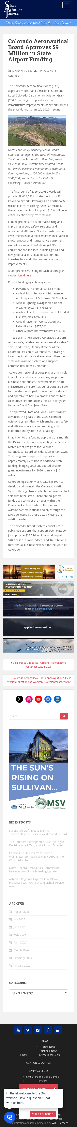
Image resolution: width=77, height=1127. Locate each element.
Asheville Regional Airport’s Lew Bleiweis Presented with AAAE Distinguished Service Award (36, 882)
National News (49, 1051)
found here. (24, 275)
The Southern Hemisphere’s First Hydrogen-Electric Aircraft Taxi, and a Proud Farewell (37, 843)
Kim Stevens (45, 71)
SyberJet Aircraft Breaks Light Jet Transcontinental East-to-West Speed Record (38, 832)
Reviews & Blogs (38, 1071)
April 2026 (20, 942)
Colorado (13, 75)
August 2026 (22, 911)
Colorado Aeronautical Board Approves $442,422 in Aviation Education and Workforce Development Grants (39, 680)
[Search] (64, 716)
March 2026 (21, 950)
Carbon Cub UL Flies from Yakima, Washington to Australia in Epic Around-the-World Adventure (37, 856)
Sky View (42, 1081)
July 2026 (19, 919)
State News (49, 1046)
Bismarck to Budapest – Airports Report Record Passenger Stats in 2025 (39, 664)
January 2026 (22, 965)
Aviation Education (38, 1062)
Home (23, 1055)
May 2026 (20, 935)
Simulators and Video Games (42, 1076)
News (45, 1041)
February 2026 (23, 958)
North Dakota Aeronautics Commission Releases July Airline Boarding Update (34, 869)
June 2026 (20, 927)
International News (49, 1055)
